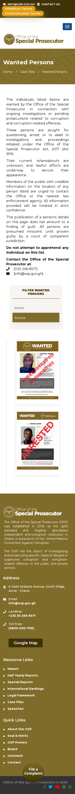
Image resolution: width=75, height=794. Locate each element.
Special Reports (20, 682)
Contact (14, 762)
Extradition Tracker (19, 8)
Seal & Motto (17, 736)
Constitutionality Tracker (22, 13)
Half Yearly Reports (22, 675)
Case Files (15, 702)
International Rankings (25, 689)
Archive (20, 318)
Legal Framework (21, 695)
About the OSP (19, 729)
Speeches (15, 709)
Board (12, 749)
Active (19, 308)
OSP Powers (17, 742)
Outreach (15, 756)
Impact (13, 669)
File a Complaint (33, 771)
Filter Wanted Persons (36, 292)
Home (7, 72)
